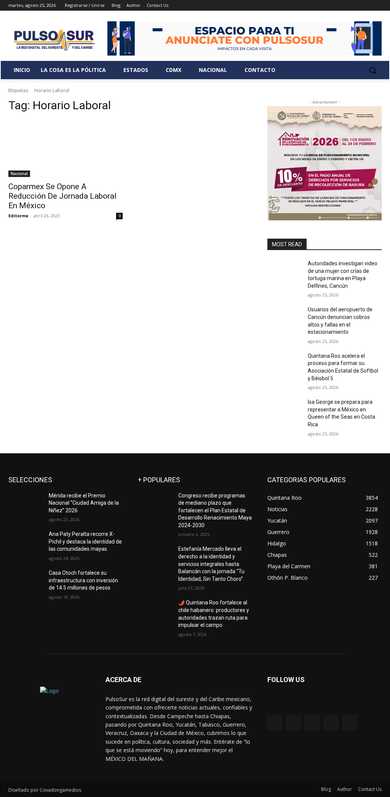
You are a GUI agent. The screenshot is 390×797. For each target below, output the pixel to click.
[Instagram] (345, 5)
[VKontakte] (349, 722)
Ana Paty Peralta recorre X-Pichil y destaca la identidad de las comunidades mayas (85, 541)
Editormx (18, 215)
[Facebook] (335, 5)
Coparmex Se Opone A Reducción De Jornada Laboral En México (62, 196)
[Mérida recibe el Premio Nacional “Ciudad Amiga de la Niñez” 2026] (25, 504)
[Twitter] (356, 5)
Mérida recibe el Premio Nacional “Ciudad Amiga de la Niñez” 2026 (84, 503)
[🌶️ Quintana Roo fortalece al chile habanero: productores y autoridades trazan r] (155, 611)
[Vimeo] (366, 5)
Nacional (19, 173)
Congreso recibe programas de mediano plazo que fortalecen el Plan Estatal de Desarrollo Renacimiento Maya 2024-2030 (215, 510)
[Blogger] (274, 722)
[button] (372, 70)
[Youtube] (377, 5)
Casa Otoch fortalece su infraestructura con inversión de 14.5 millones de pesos (83, 580)
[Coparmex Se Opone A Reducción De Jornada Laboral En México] (65, 148)
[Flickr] (312, 722)
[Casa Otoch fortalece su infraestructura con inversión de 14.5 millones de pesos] (25, 581)
